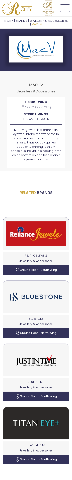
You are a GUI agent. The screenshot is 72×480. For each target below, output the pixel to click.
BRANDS (21, 20)
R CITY (8, 20)
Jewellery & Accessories (49, 20)
